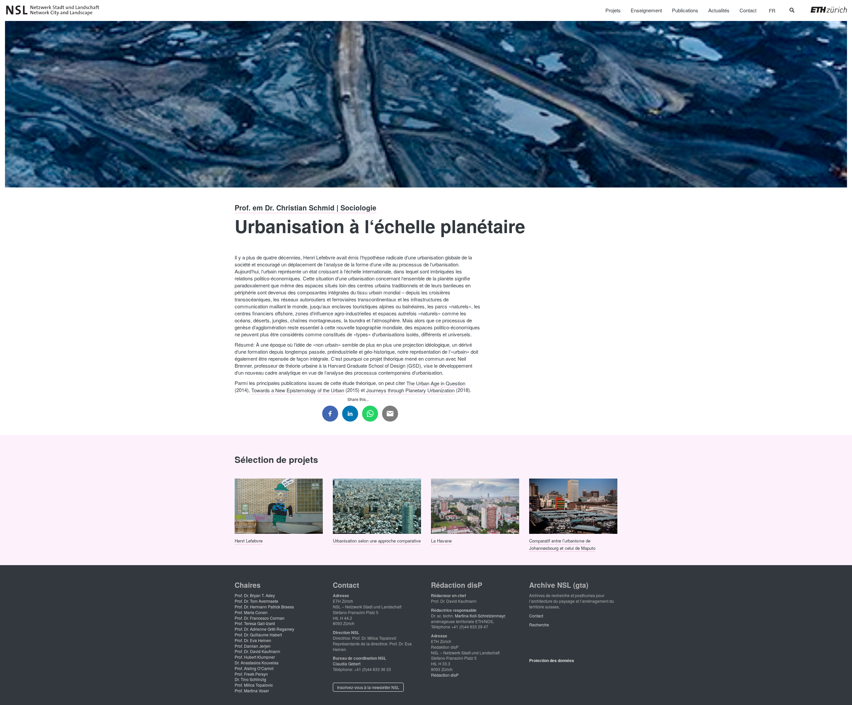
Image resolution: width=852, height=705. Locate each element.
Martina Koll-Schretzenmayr (480, 615)
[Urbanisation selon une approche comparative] (377, 505)
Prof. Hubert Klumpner (255, 657)
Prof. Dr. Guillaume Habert (258, 634)
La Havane (441, 540)
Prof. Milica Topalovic (254, 685)
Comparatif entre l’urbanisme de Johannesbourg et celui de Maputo (562, 544)
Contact (536, 615)
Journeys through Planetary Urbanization (410, 389)
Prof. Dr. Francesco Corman (260, 618)
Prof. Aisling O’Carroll (254, 668)
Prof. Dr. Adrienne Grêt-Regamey (264, 629)
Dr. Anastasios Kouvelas (257, 662)
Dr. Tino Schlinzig (250, 679)
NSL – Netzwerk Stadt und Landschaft (55, 10)
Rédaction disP (445, 675)
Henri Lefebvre (249, 540)
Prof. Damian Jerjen (253, 646)
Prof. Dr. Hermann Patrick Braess (264, 606)
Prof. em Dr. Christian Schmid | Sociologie (305, 207)
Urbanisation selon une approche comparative (377, 540)
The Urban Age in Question (435, 382)
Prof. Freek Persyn (251, 674)
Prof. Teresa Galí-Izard (255, 623)
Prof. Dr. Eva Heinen (253, 640)
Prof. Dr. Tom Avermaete (256, 601)
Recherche (539, 624)
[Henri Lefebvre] (279, 505)
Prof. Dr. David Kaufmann (257, 651)
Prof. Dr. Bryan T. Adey (255, 595)
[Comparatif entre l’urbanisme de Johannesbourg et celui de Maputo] (573, 505)
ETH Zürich (823, 10)
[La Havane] (475, 505)
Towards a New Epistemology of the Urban (297, 389)
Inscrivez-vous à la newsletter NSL (368, 687)
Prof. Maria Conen (251, 612)
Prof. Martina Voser (252, 690)
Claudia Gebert (346, 663)
